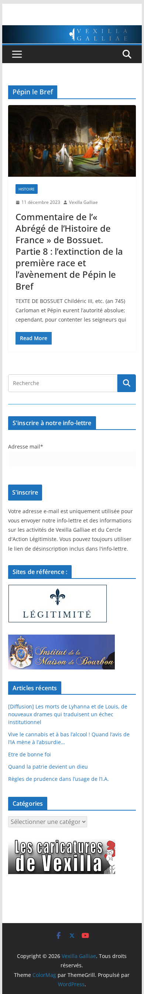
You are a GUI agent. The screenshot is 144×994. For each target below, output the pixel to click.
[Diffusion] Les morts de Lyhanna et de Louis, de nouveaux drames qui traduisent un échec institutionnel (67, 714)
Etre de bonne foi (29, 754)
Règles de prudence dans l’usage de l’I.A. (58, 778)
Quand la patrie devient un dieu (48, 766)
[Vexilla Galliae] (72, 30)
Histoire (26, 189)
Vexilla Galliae (83, 202)
